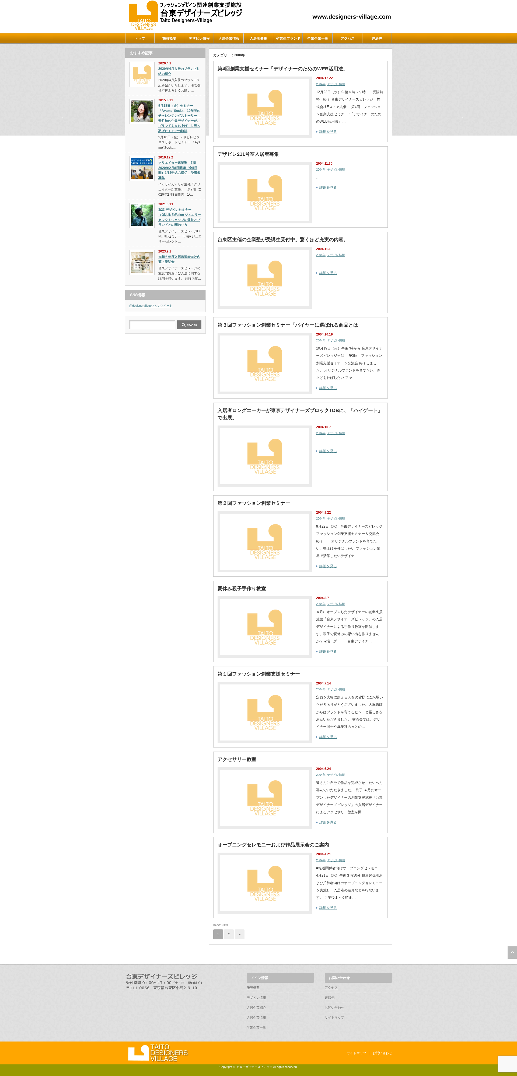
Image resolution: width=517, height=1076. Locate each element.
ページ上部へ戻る (512, 952)
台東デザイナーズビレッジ (254, 1066)
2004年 (321, 84)
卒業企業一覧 (317, 38)
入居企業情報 (228, 38)
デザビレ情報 (199, 38)
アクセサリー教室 (237, 759)
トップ (140, 38)
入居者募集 (258, 38)
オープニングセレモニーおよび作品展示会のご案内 (273, 844)
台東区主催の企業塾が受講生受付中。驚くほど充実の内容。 (283, 239)
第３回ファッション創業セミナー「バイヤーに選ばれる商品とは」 (290, 325)
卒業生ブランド (288, 38)
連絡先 (377, 38)
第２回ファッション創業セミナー (254, 503)
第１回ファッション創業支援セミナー (259, 674)
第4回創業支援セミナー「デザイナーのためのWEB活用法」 (283, 68)
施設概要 (169, 38)
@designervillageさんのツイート (150, 305)
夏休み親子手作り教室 (242, 588)
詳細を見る (328, 132)
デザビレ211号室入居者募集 (248, 154)
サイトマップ (334, 1017)
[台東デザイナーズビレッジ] (185, 29)
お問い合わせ (334, 1007)
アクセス (348, 38)
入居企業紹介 (256, 1007)
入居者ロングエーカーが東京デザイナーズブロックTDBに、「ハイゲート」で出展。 (300, 414)
